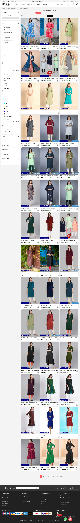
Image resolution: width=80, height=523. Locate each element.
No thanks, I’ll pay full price (44, 274)
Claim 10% (67, 267)
